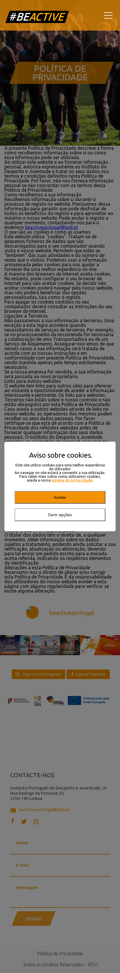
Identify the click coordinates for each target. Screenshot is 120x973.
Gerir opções (60, 514)
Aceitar (60, 497)
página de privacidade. (72, 480)
